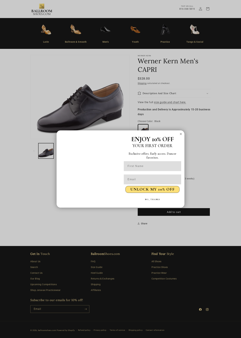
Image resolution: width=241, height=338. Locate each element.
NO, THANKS (152, 199)
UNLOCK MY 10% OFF (152, 189)
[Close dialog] (181, 134)
